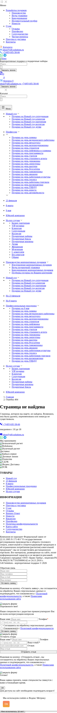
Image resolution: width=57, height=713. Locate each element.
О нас (9, 26)
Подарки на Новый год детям (26, 127)
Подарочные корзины (22, 241)
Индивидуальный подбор (24, 21)
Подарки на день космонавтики (27, 185)
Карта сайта (12, 526)
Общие (15, 257)
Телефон (43, 619)
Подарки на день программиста (27, 153)
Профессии (11, 132)
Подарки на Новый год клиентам (28, 119)
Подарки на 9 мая (20, 308)
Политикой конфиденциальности (37, 628)
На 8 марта (11, 301)
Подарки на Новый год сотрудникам (30, 116)
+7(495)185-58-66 (11, 424)
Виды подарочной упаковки (26, 267)
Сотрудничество (20, 34)
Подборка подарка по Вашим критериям (32, 272)
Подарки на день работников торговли (31, 355)
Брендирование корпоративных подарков (32, 270)
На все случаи (13, 220)
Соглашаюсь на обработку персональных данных (28, 625)
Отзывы (16, 28)
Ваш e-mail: (34, 642)
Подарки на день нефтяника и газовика (31, 150)
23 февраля (11, 200)
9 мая (8, 210)
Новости (16, 23)
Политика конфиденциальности (22, 524)
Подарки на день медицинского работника (33, 140)
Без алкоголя (18, 254)
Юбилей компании (15, 215)
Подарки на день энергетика (26, 163)
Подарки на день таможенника (27, 171)
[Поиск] (1, 67)
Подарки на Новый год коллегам (28, 124)
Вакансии (11, 518)
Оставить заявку (8, 583)
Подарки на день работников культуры (31, 177)
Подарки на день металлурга (26, 142)
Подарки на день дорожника (26, 161)
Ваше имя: (5, 619)
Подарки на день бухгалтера (26, 169)
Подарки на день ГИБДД (24, 187)
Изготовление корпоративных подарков (32, 265)
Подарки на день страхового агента (29, 158)
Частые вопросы (20, 36)
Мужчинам (17, 249)
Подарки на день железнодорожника (30, 145)
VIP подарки (18, 225)
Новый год (11, 114)
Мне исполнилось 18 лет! (12, 711)
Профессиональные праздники (21, 305)
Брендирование (19, 18)
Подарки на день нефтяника (26, 324)
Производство (19, 13)
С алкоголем (18, 252)
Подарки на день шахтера (24, 166)
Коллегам (16, 233)
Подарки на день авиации (25, 174)
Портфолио (17, 31)
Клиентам (17, 228)
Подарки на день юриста (24, 190)
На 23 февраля (13, 296)
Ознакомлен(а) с (29, 628)
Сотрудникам (18, 231)
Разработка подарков (16, 10)
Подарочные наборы (22, 236)
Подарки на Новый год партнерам (29, 121)
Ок (6, 703)
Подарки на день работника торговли (30, 182)
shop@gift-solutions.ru (13, 434)
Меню (8, 109)
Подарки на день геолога (24, 179)
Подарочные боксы (21, 239)
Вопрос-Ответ (13, 513)
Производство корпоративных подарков (26, 262)
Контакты (11, 42)
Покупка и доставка (16, 39)
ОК (2, 688)
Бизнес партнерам (21, 223)
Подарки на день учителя (24, 156)
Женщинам (17, 246)
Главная (10, 397)
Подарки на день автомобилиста (28, 192)
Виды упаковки (19, 15)
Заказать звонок (8, 70)
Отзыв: (31, 645)
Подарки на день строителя (25, 148)
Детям (15, 244)
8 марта (9, 205)
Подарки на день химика (24, 137)
